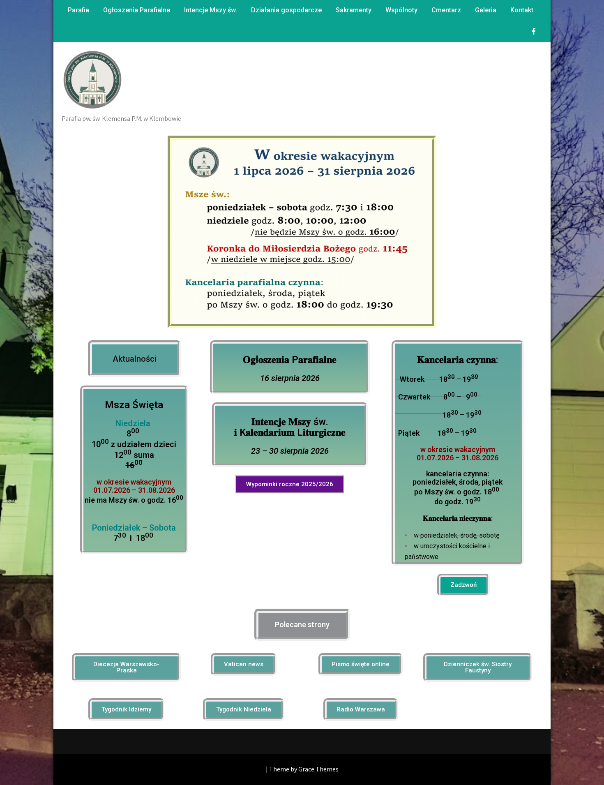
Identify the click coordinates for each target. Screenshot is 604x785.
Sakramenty (353, 10)
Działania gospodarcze (286, 10)
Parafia (78, 10)
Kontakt (521, 10)
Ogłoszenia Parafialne (136, 10)
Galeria (485, 10)
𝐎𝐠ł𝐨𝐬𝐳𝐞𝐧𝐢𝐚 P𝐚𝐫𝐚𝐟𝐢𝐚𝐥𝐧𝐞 (290, 359)
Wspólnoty (401, 10)
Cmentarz (446, 10)
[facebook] (533, 31)
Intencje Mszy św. (210, 10)
